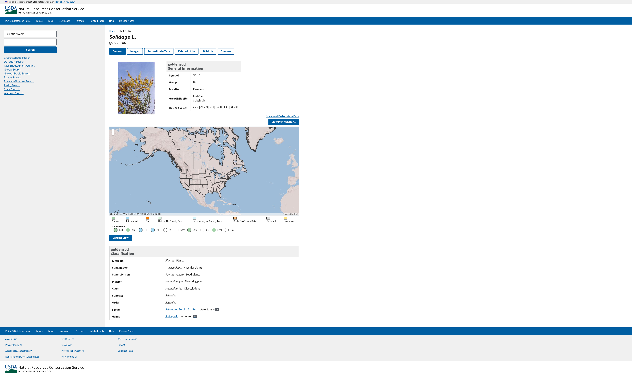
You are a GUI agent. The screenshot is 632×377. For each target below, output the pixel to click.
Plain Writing (67, 356)
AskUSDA (10, 339)
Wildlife (208, 51)
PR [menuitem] (158, 230)
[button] (113, 130)
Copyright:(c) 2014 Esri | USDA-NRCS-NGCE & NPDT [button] (135, 214)
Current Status (125, 350)
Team (50, 20)
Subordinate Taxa (158, 51)
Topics (39, 20)
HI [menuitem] (146, 230)
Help (111, 20)
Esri (296, 214)
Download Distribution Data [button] (282, 116)
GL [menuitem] (207, 230)
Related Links (186, 51)
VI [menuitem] (170, 230)
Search (30, 49)
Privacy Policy (12, 345)
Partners (80, 20)
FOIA (120, 345)
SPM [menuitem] (219, 230)
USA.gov (65, 345)
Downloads (64, 20)
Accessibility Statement (17, 350)
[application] (204, 171)
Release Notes (126, 20)
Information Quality (71, 350)
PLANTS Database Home (18, 20)
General (117, 51)
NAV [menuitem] (182, 230)
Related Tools (97, 20)
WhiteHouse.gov (126, 339)
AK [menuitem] (133, 230)
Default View (121, 238)
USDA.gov (66, 339)
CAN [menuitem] (195, 230)
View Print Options (284, 122)
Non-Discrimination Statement (21, 356)
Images (135, 51)
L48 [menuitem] (121, 230)
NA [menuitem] (232, 230)
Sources (226, 51)
